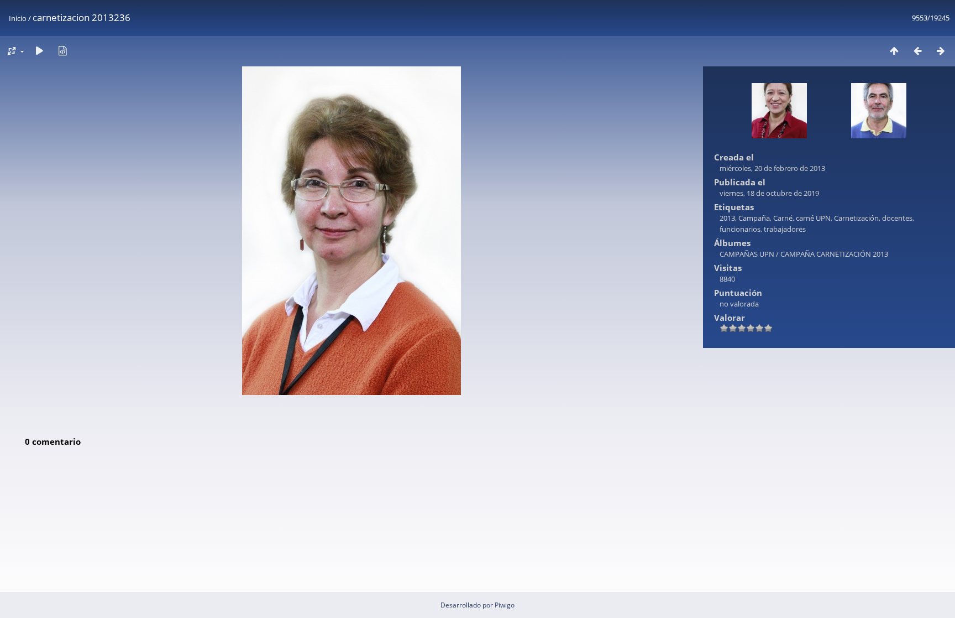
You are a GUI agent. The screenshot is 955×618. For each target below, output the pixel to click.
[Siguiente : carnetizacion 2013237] (940, 50)
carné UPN (813, 218)
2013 (727, 218)
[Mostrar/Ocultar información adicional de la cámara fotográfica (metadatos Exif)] (62, 50)
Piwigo (505, 605)
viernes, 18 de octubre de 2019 (769, 193)
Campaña (754, 218)
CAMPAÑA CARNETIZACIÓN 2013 (834, 254)
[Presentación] (39, 50)
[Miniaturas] (894, 50)
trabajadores (785, 229)
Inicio (18, 18)
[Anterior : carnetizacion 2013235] (917, 50)
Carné (783, 218)
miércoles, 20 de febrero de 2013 (772, 168)
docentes (897, 218)
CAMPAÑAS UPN (747, 254)
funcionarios (740, 229)
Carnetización (856, 218)
